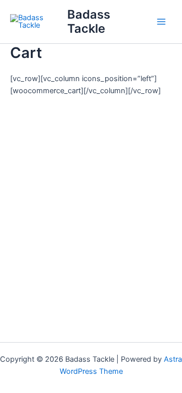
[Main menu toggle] (161, 21)
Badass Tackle (88, 21)
